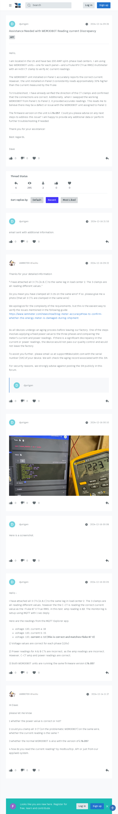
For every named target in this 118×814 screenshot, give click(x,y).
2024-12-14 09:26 (99, 24)
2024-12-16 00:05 (99, 582)
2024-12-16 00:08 (99, 524)
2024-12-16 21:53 (100, 221)
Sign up (103, 5)
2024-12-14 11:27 (100, 694)
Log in (88, 5)
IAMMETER (28, 263)
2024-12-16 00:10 (99, 422)
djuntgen (23, 24)
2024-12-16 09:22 (99, 263)
